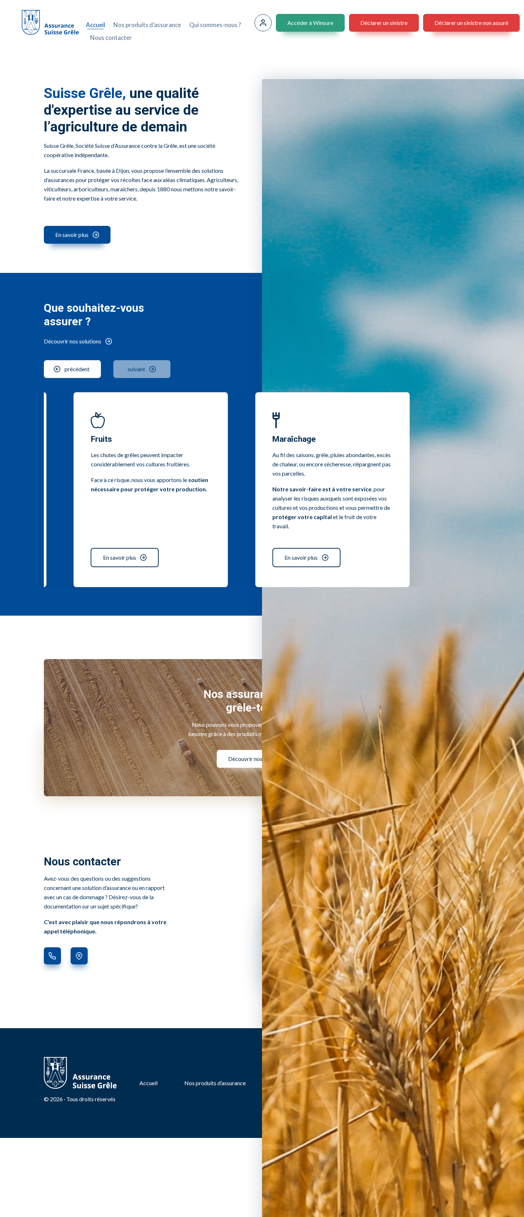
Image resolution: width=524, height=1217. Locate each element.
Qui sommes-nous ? (215, 25)
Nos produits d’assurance (147, 25)
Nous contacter (111, 37)
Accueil (95, 25)
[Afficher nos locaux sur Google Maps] (79, 955)
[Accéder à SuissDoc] (263, 22)
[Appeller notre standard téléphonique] (52, 955)
